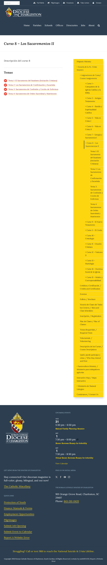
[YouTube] (65, 477)
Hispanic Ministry (84, 61)
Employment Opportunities (19, 514)
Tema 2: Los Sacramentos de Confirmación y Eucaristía (31, 85)
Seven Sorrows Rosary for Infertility (71, 443)
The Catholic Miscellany (17, 486)
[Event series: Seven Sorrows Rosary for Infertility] (77, 439)
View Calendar (61, 463)
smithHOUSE (84, 559)
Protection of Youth (15, 502)
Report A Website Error (17, 537)
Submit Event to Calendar (18, 531)
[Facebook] (61, 477)
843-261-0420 (71, 501)
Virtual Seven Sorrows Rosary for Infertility (74, 457)
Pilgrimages (10, 519)
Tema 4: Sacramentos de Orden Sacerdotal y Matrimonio (32, 94)
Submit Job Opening (15, 525)
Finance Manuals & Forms (18, 508)
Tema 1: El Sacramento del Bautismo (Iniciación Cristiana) (32, 80)
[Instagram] (69, 477)
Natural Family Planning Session (69, 428)
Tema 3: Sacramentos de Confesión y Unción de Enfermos (33, 89)
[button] (99, 25)
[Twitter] (56, 477)
